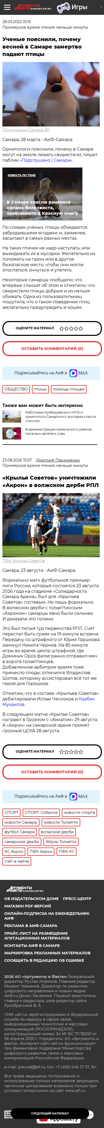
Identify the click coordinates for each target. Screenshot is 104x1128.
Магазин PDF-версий (27, 906)
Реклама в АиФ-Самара (30, 925)
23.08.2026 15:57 (17, 460)
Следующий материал (50, 1113)
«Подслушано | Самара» (46, 160)
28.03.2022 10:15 (16, 21)
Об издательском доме (31, 898)
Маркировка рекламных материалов (47, 953)
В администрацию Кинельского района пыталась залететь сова (58, 431)
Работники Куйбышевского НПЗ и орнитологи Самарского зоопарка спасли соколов (60, 416)
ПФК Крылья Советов (23, 560)
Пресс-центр (77, 898)
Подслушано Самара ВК (26, 130)
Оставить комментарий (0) (52, 348)
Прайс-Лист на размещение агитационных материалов (37, 936)
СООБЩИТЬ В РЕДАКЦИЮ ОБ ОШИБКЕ (44, 960)
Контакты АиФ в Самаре (32, 945)
